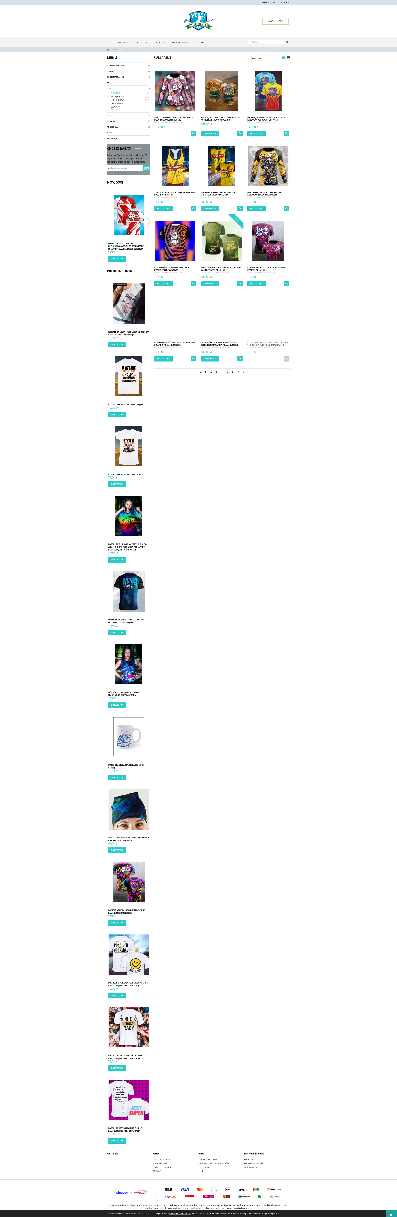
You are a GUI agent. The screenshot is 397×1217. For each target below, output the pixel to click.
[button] (193, 133)
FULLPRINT (115, 93)
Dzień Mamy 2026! (115, 65)
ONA (109, 88)
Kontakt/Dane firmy (207, 1160)
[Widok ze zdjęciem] (283, 57)
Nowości (111, 132)
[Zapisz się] (146, 168)
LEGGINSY (115, 107)
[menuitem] (119, 42)
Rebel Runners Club (174, 122)
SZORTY (114, 110)
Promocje (112, 138)
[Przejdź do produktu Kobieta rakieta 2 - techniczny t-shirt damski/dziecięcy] (268, 240)
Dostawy (157, 1171)
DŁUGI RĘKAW (117, 103)
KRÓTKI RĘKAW (117, 100)
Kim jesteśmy (204, 1167)
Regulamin (249, 1160)
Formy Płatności (160, 1163)
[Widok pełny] (288, 57)
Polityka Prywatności (254, 1163)
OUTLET (110, 71)
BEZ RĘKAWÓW (117, 96)
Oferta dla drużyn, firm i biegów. (213, 1163)
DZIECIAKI (111, 121)
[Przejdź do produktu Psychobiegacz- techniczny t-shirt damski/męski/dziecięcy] (175, 240)
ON (108, 115)
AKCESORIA (112, 127)
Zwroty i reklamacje (162, 1167)
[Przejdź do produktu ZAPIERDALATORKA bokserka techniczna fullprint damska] (175, 165)
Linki (200, 1171)
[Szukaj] (287, 42)
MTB (109, 82)
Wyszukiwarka (250, 1167)
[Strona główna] (198, 21)
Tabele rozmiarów (161, 1160)
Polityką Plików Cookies (180, 1213)
